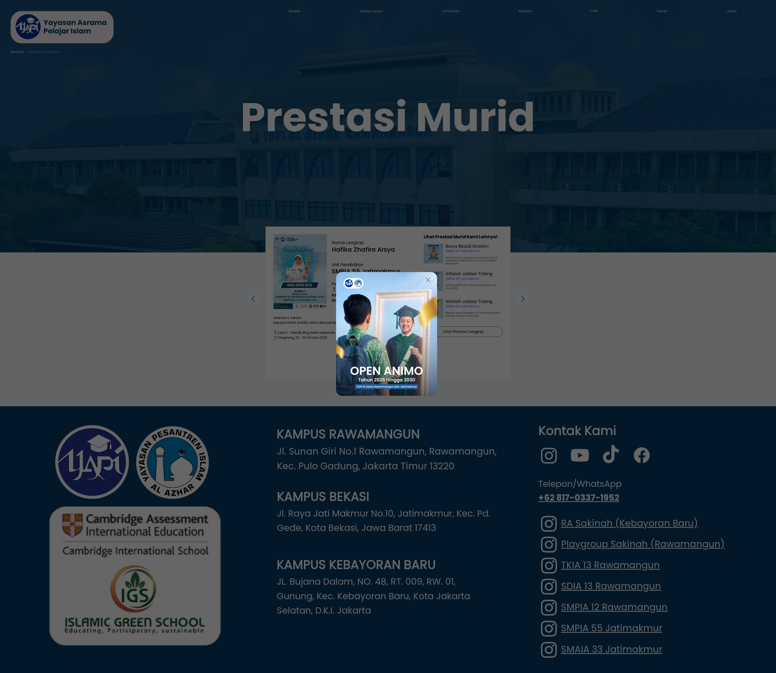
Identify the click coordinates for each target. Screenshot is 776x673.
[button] (428, 280)
